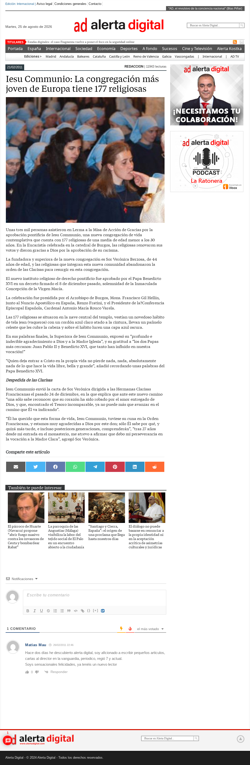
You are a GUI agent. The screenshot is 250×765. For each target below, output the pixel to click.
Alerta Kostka (229, 48)
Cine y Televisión (197, 48)
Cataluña (99, 56)
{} (89, 610)
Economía (106, 48)
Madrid (50, 56)
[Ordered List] (55, 611)
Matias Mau (35, 645)
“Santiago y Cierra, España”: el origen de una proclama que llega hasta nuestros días (106, 532)
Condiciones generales (70, 4)
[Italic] (34, 611)
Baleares (83, 56)
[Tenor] (103, 611)
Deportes (129, 48)
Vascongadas (184, 56)
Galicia (166, 56)
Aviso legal (44, 4)
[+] (95, 610)
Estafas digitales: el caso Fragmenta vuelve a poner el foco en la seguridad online (81, 42)
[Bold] (27, 611)
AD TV (234, 56)
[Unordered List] (62, 611)
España (34, 48)
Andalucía (67, 56)
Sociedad (83, 48)
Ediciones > (33, 56)
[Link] (82, 611)
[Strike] (48, 611)
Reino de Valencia (146, 56)
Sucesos (169, 48)
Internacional (58, 48)
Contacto (95, 4)
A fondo (150, 48)
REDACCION (134, 66)
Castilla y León (119, 56)
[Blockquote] (68, 611)
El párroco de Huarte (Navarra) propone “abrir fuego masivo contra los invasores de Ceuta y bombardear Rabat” (26, 536)
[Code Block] (75, 611)
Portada (15, 48)
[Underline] (41, 611)
